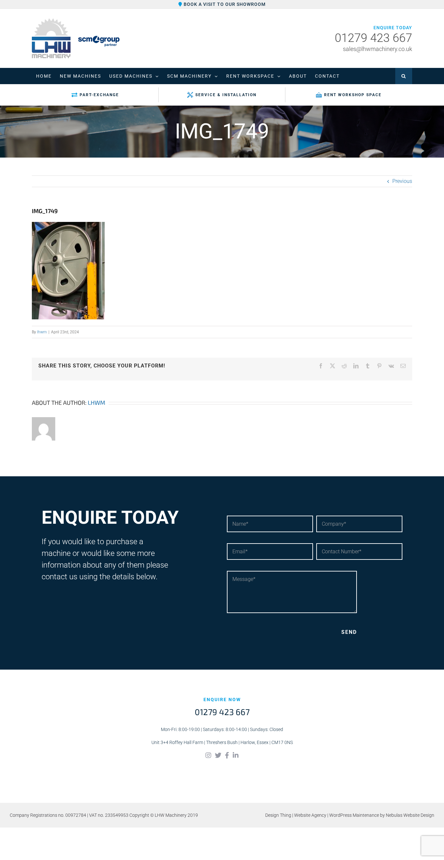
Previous (402, 181)
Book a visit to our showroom (224, 4)
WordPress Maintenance (354, 815)
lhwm (42, 332)
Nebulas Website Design (410, 815)
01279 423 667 (373, 38)
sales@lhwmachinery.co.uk (377, 48)
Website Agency (310, 815)
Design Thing (278, 815)
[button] (403, 76)
